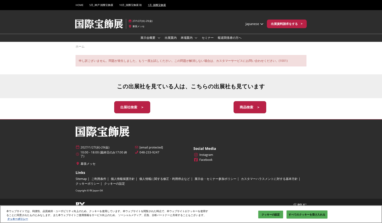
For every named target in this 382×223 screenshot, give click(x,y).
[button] (287, 23)
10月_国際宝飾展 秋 (130, 5)
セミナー (208, 38)
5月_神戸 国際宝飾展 (101, 5)
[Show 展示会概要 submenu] (159, 37)
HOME (79, 5)
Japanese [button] (253, 24)
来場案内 (187, 38)
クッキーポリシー (17, 219)
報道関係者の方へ (230, 38)
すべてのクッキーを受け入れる (307, 214)
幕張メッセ (138, 26)
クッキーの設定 (271, 214)
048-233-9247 (149, 152)
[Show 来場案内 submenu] (196, 37)
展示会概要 (148, 38)
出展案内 (171, 38)
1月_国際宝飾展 (157, 5)
